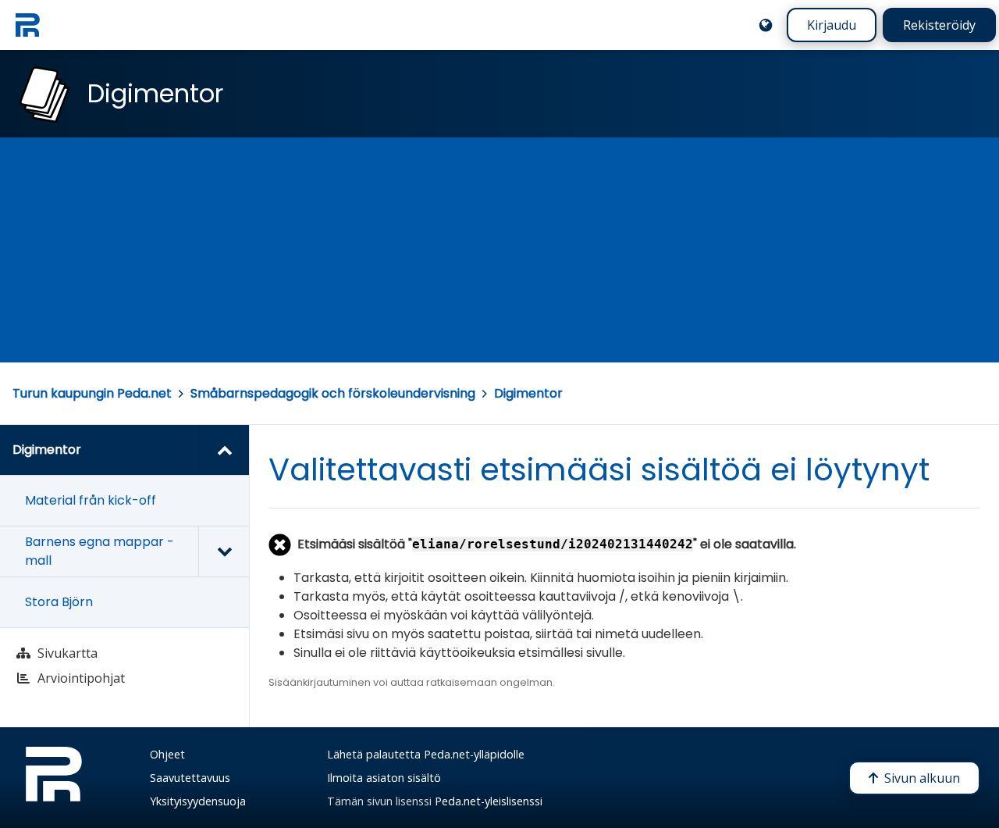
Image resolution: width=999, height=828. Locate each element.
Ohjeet (167, 754)
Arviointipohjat (81, 678)
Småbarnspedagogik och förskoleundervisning (332, 393)
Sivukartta (67, 653)
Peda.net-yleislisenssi (488, 801)
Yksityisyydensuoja (198, 801)
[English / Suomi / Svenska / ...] (765, 25)
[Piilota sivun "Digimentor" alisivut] (223, 450)
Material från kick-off (90, 500)
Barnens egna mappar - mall (99, 551)
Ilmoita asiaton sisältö (384, 777)
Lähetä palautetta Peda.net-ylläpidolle (425, 754)
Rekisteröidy (939, 25)
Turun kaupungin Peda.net (92, 393)
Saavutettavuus (190, 777)
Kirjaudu (831, 25)
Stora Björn (59, 602)
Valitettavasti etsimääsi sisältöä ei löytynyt (599, 469)
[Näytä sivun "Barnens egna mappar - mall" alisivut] (223, 551)
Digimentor (528, 393)
